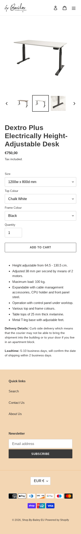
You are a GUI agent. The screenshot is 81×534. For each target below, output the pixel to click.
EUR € (39, 481)
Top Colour (11, 191)
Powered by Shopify (57, 519)
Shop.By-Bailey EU (33, 519)
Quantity (10, 224)
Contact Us (17, 402)
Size (7, 173)
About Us (15, 414)
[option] (23, 103)
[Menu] (73, 8)
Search (14, 391)
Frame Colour (13, 207)
